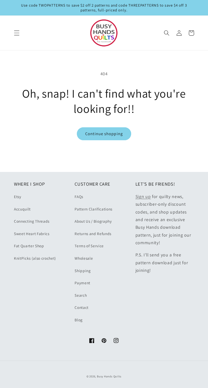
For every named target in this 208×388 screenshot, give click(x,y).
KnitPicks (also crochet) (35, 258)
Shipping (83, 270)
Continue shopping (104, 133)
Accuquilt (22, 208)
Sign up (143, 196)
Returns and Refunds (93, 233)
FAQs (79, 196)
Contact (82, 307)
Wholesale (84, 258)
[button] (17, 33)
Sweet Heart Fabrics (31, 233)
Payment (82, 282)
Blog (79, 319)
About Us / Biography (93, 221)
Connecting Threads (31, 221)
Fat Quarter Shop (29, 245)
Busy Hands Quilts (109, 376)
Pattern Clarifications (93, 208)
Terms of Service (89, 245)
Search (81, 295)
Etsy (17, 196)
